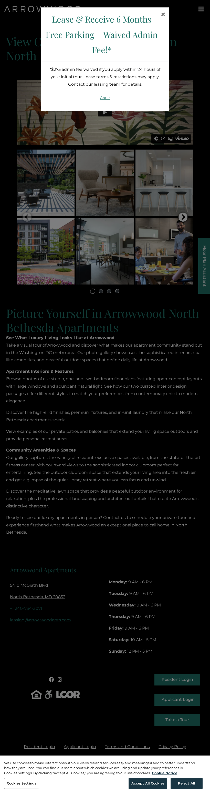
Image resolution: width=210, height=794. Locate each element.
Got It (105, 97)
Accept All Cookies (147, 783)
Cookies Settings (21, 783)
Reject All (186, 783)
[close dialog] (163, 14)
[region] (105, 775)
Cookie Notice (164, 773)
